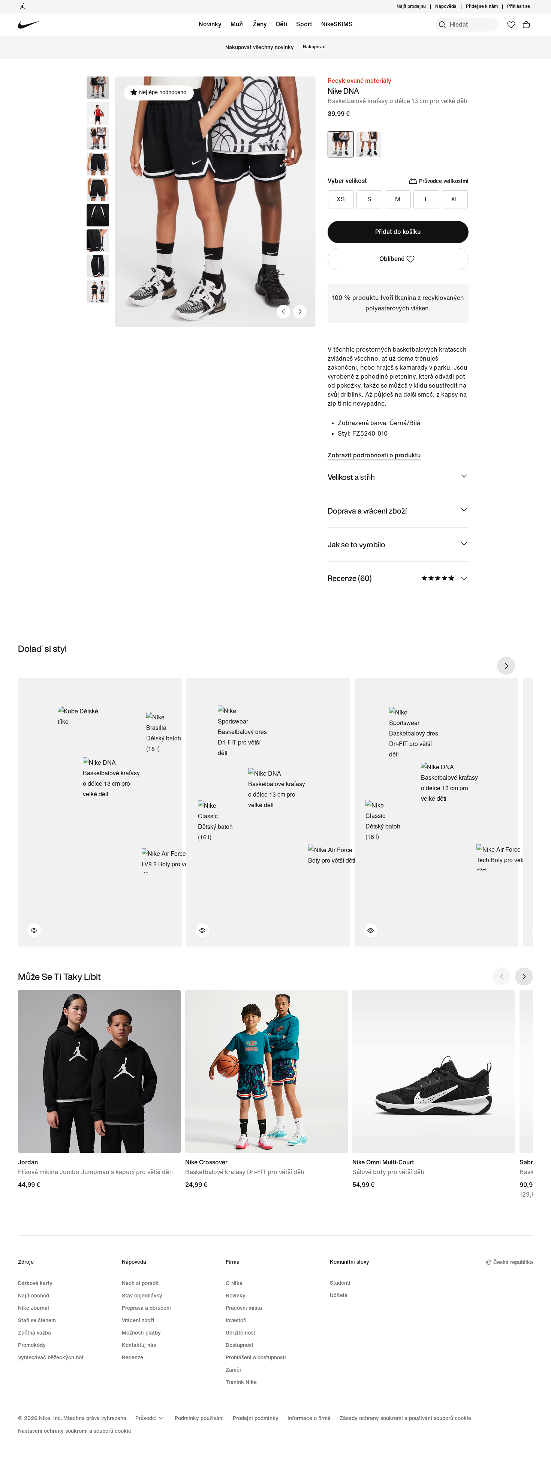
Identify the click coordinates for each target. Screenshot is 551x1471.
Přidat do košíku (398, 232)
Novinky (210, 24)
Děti (281, 24)
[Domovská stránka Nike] (29, 25)
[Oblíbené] (511, 24)
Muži (237, 24)
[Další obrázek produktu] (300, 311)
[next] (506, 666)
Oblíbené (391, 259)
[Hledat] (442, 24)
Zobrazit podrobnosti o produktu (374, 455)
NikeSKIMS (337, 24)
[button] (98, 113)
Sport (304, 24)
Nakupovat (314, 47)
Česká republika (513, 1262)
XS (341, 199)
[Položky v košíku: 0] (526, 24)
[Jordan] (22, 6)
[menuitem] (459, 6)
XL (455, 199)
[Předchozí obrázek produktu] (283, 311)
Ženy (260, 24)
